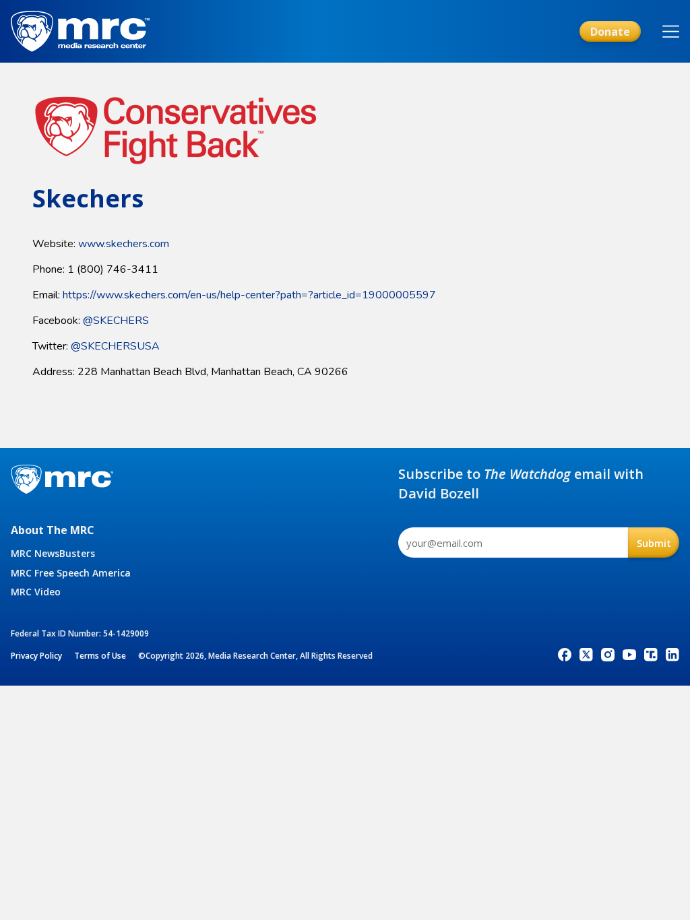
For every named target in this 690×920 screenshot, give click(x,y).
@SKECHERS (116, 320)
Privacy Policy (36, 655)
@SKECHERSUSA (115, 346)
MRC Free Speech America (71, 572)
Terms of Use (100, 655)
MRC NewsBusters (53, 553)
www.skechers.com (123, 243)
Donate (610, 31)
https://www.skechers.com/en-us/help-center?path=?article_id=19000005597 (249, 295)
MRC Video (36, 591)
